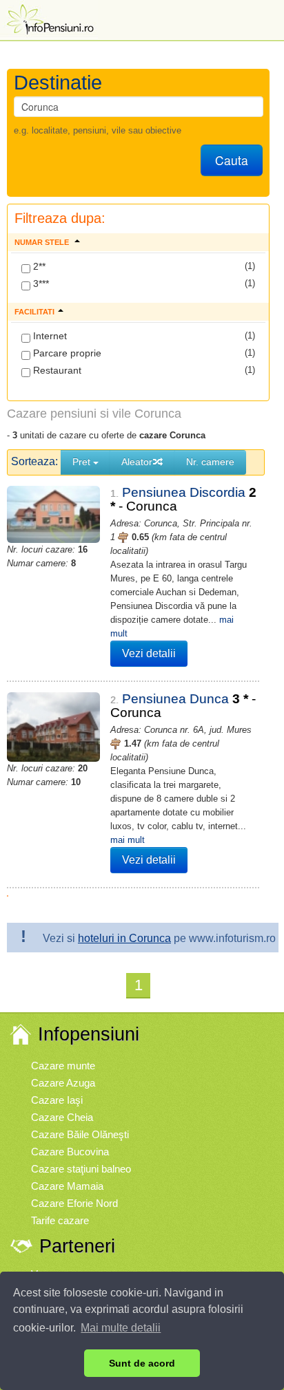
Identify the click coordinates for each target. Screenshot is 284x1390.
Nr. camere (210, 461)
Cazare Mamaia (67, 1186)
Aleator (136, 461)
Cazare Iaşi (57, 1100)
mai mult (127, 840)
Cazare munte (63, 1065)
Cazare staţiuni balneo (81, 1169)
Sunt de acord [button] (142, 1363)
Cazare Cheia (62, 1117)
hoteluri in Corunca (124, 938)
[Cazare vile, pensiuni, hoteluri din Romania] (49, 18)
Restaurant (55, 370)
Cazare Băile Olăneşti (80, 1134)
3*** (39, 283)
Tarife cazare (60, 1220)
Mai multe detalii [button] (121, 1328)
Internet (48, 335)
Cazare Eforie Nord (74, 1203)
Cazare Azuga (63, 1083)
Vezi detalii (149, 653)
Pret (82, 461)
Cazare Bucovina (70, 1151)
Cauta (231, 160)
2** (37, 266)
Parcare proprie (65, 353)
